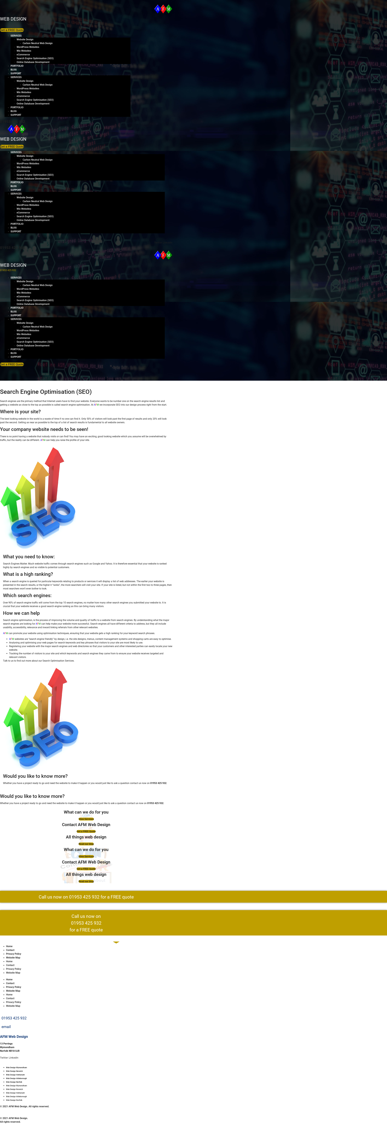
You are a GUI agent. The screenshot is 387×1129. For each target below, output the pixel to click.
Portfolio (17, 65)
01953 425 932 (12, 122)
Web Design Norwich (14, 1071)
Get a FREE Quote (86, 831)
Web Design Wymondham (16, 1068)
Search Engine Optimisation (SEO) (35, 58)
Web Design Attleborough (16, 1078)
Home (9, 946)
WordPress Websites (28, 47)
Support (16, 73)
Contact (10, 950)
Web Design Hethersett (15, 1075)
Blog (14, 69)
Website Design (25, 39)
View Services (86, 819)
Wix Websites (24, 50)
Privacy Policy (13, 953)
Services (16, 35)
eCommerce (23, 54)
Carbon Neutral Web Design (38, 43)
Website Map (13, 957)
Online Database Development (33, 62)
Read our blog (86, 844)
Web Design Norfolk (14, 1082)
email (6, 1027)
